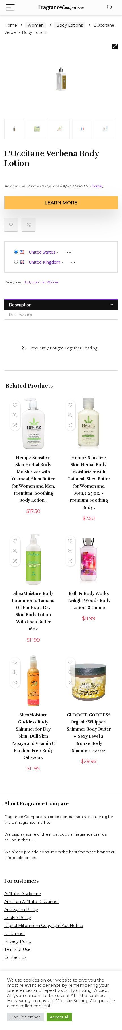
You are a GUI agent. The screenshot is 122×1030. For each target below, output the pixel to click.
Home (10, 25)
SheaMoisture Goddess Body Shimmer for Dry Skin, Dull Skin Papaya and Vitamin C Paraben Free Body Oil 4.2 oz (33, 736)
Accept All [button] (59, 1017)
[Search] (110, 7)
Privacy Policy (18, 941)
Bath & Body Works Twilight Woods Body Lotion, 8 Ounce (88, 600)
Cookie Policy (17, 917)
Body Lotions (69, 25)
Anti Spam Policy (21, 909)
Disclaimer (14, 933)
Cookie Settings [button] (25, 1017)
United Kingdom (44, 262)
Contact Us (15, 957)
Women (36, 25)
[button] (115, 46)
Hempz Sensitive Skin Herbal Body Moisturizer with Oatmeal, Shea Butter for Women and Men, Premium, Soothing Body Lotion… (33, 479)
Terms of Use (17, 949)
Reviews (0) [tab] (20, 314)
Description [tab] (20, 304)
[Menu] (10, 7)
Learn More (61, 202)
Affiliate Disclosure (22, 893)
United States (42, 252)
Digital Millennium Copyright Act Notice (43, 925)
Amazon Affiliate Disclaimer (31, 901)
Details (96, 186)
